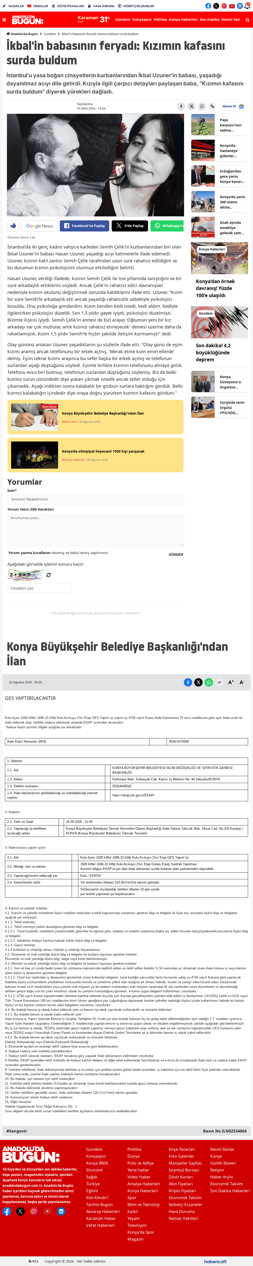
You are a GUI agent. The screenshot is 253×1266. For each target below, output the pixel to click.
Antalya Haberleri (143, 1184)
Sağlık (91, 1177)
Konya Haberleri (142, 1190)
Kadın (132, 1211)
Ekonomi (94, 1170)
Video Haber (139, 1177)
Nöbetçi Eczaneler (185, 1204)
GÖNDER (176, 554)
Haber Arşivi (221, 1177)
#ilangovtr (16, 1131)
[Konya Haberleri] (219, 257)
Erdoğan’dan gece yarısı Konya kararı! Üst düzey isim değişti (232, 176)
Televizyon (137, 1225)
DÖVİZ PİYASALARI (70, 6)
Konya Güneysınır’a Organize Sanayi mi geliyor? (230, 382)
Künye (216, 1156)
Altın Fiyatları (181, 1184)
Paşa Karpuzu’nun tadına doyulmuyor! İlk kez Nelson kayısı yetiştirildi (232, 125)
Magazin (135, 1239)
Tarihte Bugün (99, 1204)
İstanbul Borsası (184, 1170)
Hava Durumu (182, 1211)
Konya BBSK (97, 1163)
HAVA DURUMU (103, 6)
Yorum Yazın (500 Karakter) (30, 509)
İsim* (12, 490)
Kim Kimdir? (97, 1197)
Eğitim (92, 1190)
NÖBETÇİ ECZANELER (139, 6)
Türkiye (93, 1184)
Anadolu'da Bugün (24, 34)
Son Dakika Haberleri (230, 1190)
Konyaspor (96, 1156)
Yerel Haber (138, 1170)
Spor (131, 1197)
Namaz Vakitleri (183, 1218)
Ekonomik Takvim (185, 1197)
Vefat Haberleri (100, 1225)
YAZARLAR (16, 6)
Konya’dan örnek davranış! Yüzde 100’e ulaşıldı (215, 288)
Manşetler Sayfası (185, 1163)
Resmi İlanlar (222, 1149)
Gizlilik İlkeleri (223, 1163)
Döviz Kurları (181, 1177)
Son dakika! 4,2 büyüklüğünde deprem (213, 352)
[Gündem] (219, 322)
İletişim (217, 1170)
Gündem (50, 34)
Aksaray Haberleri (103, 1211)
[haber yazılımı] (215, 1261)
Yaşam (133, 1218)
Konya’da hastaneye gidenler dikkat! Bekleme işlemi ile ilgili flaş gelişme (231, 150)
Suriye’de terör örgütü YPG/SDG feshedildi (232, 407)
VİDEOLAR (40, 6)
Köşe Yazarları (182, 1149)
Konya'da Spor (140, 1232)
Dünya (133, 1156)
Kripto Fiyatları (182, 1190)
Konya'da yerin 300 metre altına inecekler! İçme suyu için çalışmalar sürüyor (232, 202)
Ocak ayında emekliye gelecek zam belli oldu (230, 227)
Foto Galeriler (181, 1156)
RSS (35, 1261)
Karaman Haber (101, 1218)
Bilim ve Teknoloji (143, 1204)
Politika (134, 1149)
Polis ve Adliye (140, 1163)
